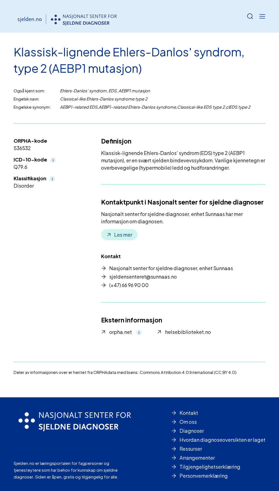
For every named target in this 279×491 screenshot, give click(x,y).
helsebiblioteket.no (188, 332)
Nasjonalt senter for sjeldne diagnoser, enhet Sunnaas (171, 268)
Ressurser (191, 449)
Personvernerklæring (204, 475)
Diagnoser (192, 431)
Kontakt (189, 413)
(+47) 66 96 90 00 (128, 285)
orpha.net (120, 332)
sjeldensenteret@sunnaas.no (143, 276)
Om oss (188, 422)
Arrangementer (197, 458)
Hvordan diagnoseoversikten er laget (222, 440)
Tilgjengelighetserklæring (210, 466)
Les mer (123, 234)
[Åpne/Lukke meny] (262, 16)
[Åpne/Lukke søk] (250, 16)
